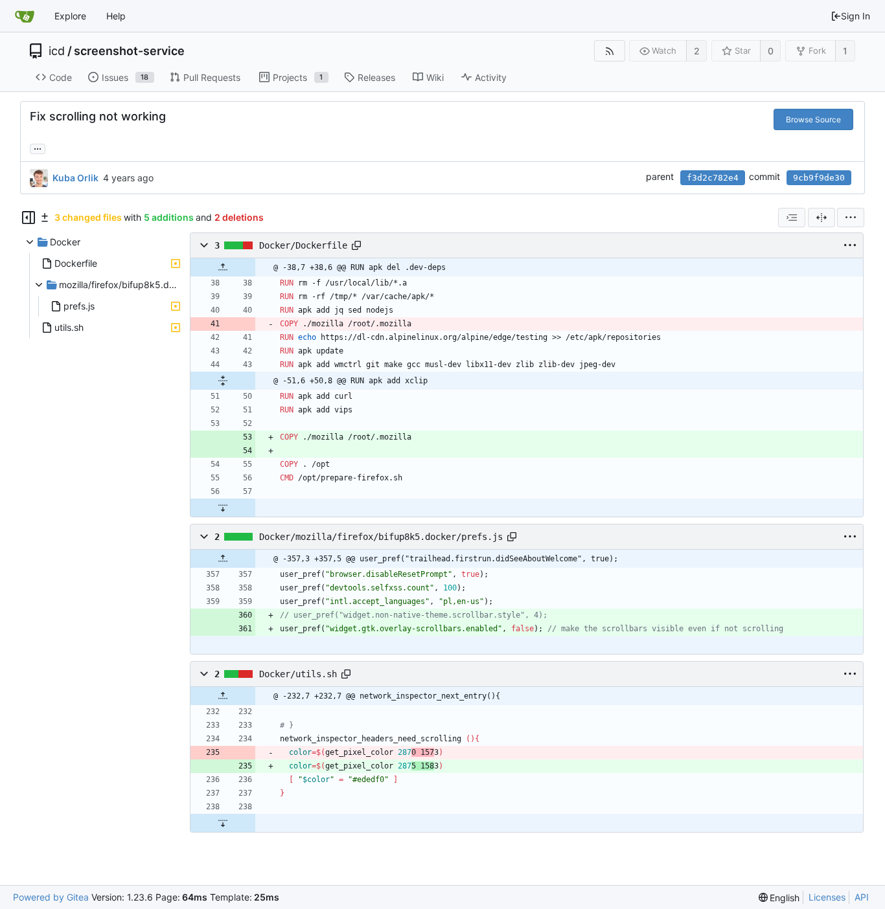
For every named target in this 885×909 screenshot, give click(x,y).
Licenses (827, 897)
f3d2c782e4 (713, 178)
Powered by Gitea (51, 897)
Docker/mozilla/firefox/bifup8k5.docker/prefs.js (381, 537)
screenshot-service (129, 51)
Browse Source (813, 119)
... (37, 148)
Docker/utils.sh (298, 674)
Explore (70, 15)
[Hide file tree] (28, 217)
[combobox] (791, 217)
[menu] (850, 217)
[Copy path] (356, 245)
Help (116, 15)
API (862, 897)
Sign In (855, 15)
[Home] (24, 16)
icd (57, 51)
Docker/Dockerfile (303, 245)
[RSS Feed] (609, 51)
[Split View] (821, 217)
